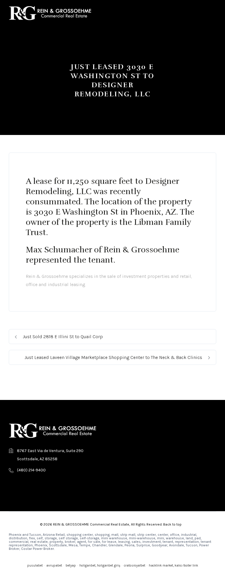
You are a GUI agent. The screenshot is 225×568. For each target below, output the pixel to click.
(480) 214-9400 (31, 470)
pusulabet (35, 565)
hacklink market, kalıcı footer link (173, 565)
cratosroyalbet (134, 565)
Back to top (172, 524)
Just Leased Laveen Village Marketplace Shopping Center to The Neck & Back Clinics (114, 357)
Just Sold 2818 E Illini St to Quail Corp (62, 336)
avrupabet (54, 565)
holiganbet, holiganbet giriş (99, 565)
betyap (71, 565)
